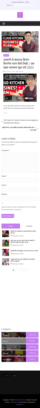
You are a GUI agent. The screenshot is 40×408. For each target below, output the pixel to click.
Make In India (7, 359)
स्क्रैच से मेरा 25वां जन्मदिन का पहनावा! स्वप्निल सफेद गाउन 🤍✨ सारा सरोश (19, 128)
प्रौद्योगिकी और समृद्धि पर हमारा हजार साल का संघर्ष (24, 251)
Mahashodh (20, 71)
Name (4, 176)
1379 (30, 353)
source (5, 113)
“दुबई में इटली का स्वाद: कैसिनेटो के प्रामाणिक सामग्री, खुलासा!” (23, 260)
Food (4, 347)
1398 (30, 335)
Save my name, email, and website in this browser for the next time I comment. (18, 208)
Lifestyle (5, 353)
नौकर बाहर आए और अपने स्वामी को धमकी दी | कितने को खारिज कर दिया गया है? (23, 241)
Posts (34, 335)
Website (4, 194)
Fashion (5, 341)
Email (4, 185)
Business (6, 55)
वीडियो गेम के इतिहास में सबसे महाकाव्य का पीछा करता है (23, 232)
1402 (30, 347)
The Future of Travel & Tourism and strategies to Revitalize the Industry (21, 121)
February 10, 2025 (17, 236)
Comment (5, 150)
